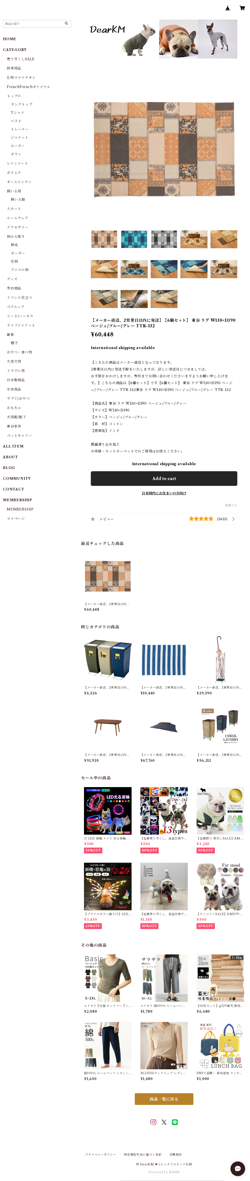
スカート (14, 209)
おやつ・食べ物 (19, 352)
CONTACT (13, 489)
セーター (18, 146)
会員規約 (175, 1154)
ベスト (16, 121)
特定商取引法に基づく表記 (143, 1154)
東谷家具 (14, 426)
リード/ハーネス (20, 316)
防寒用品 (14, 68)
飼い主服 (18, 199)
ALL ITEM (13, 446)
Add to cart (164, 478)
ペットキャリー (19, 435)
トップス (14, 96)
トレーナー (20, 129)
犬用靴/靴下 (16, 417)
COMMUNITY (17, 478)
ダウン (16, 154)
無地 (14, 245)
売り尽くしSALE (21, 59)
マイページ (16, 518)
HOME (9, 39)
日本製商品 (16, 380)
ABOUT (10, 457)
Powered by (159, 1172)
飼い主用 (14, 191)
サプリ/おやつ (18, 398)
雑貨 (10, 334)
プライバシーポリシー (100, 1154)
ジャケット (20, 137)
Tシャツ (17, 112)
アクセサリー (18, 227)
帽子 (14, 343)
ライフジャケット (21, 325)
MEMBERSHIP (20, 509)
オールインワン (19, 182)
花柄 (14, 261)
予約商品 (14, 288)
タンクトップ (21, 104)
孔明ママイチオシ (21, 77)
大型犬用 (14, 361)
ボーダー (18, 253)
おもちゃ (14, 408)
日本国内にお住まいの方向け (164, 493)
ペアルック (16, 307)
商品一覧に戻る (164, 1099)
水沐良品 (14, 389)
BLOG (9, 468)
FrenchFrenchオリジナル (29, 87)
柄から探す (16, 236)
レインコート (17, 163)
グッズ (12, 279)
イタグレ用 (16, 371)
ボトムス (14, 172)
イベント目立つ (19, 297)
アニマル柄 (20, 270)
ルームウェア (17, 218)
